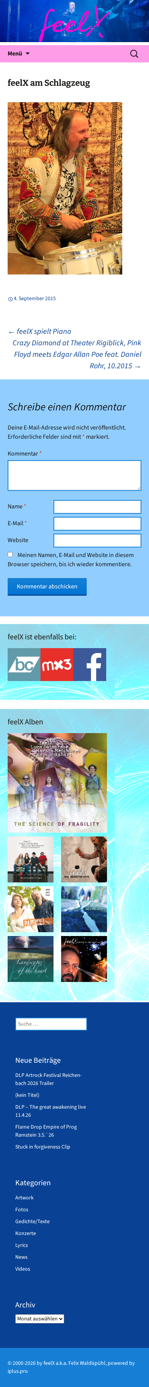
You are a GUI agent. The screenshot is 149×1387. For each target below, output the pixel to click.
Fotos (21, 1210)
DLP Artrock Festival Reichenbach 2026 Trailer (48, 1079)
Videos (22, 1269)
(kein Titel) (27, 1095)
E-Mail (17, 523)
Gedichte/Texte (32, 1221)
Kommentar (25, 453)
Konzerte (25, 1233)
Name (17, 506)
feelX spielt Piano (39, 331)
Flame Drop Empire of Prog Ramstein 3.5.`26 (46, 1131)
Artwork (24, 1198)
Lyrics (21, 1245)
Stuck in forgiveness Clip (42, 1147)
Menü (15, 53)
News (21, 1257)
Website (18, 540)
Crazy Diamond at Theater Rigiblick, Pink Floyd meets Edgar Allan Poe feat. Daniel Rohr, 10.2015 (77, 354)
